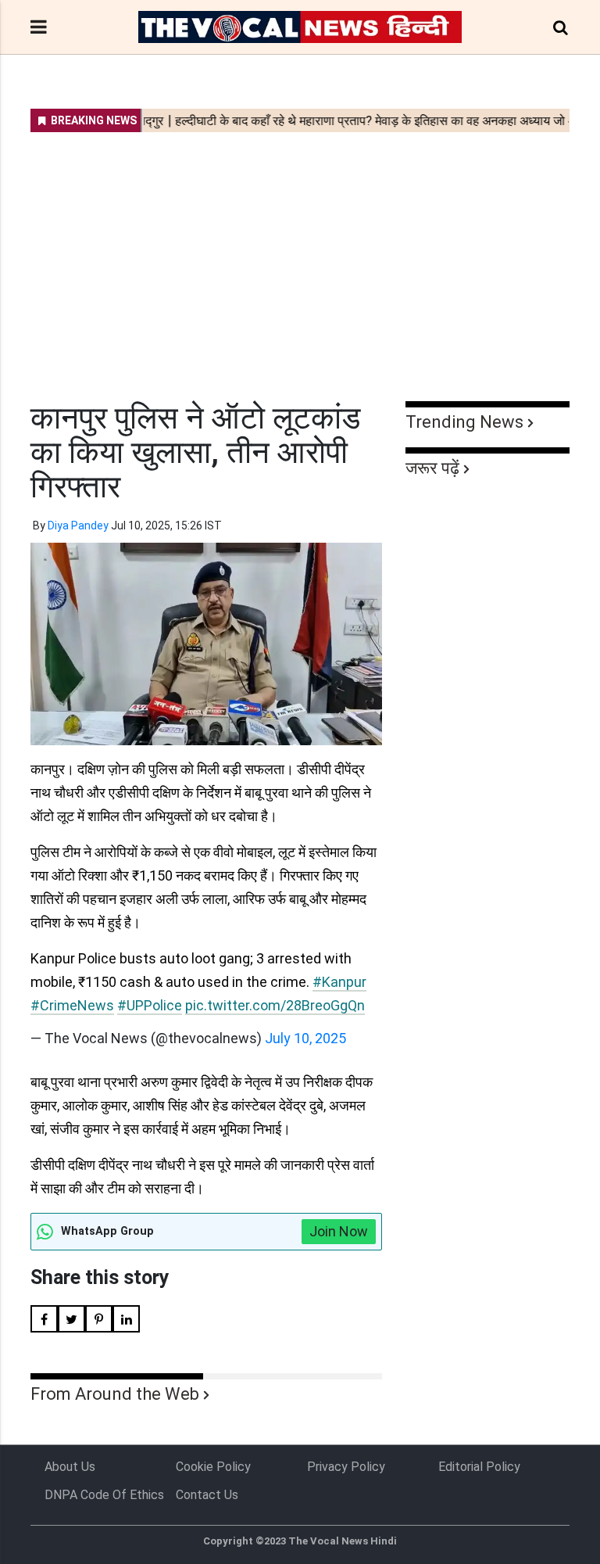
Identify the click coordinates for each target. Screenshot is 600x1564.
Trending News (464, 422)
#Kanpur (339, 982)
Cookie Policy (213, 1466)
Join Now (338, 1231)
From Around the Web (114, 1394)
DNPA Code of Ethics (104, 1494)
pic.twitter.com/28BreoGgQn (275, 1005)
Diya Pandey (78, 525)
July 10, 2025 (305, 1038)
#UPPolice (149, 1005)
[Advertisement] (300, 256)
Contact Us (207, 1494)
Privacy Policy (346, 1466)
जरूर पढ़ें (432, 468)
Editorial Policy (479, 1466)
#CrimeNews (72, 1005)
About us (70, 1466)
